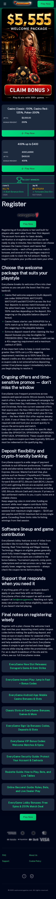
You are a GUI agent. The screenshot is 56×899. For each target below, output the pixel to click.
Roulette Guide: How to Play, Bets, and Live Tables (28, 773)
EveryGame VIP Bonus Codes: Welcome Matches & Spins (28, 743)
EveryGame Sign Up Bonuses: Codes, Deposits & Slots (28, 727)
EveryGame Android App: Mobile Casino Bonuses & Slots (28, 697)
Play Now (46, 4)
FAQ (4, 855)
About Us (33, 855)
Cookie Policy (35, 861)
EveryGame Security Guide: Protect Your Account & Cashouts (28, 758)
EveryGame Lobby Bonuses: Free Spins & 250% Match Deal (28, 804)
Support (5, 861)
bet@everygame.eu (23, 599)
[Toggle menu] (5, 4)
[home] (22, 5)
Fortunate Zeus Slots (41, 192)
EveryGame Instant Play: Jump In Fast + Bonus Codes (28, 681)
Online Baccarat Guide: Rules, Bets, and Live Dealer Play (28, 789)
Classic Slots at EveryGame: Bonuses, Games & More (28, 712)
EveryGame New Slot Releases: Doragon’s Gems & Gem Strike (28, 666)
